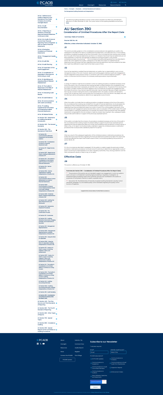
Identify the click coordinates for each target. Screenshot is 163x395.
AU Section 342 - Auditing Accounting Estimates (45, 282)
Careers (115, 2)
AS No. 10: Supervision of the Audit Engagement (46, 68)
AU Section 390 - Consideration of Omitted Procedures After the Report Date (47, 297)
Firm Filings (78, 355)
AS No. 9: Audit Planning (45, 64)
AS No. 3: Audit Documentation (42, 26)
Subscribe (123, 2)
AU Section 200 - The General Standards (46, 125)
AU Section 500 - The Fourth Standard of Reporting (46, 308)
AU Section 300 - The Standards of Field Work (45, 130)
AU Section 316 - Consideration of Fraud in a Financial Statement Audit (47, 143)
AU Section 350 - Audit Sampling (47, 292)
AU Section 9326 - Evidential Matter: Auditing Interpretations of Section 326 (47, 195)
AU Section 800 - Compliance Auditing (46, 323)
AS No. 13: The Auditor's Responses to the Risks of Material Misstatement (45, 87)
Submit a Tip (78, 340)
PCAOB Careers (67, 359)
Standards (78, 9)
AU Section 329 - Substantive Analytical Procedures (46, 207)
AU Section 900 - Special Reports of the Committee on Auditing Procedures (46, 329)
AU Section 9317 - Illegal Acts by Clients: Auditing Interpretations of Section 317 (47, 154)
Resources (64, 348)
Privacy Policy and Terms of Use (98, 392)
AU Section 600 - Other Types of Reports (46, 313)
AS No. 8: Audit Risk (43, 61)
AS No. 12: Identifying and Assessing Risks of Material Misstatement (45, 81)
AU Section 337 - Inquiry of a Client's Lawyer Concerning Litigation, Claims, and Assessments (46, 250)
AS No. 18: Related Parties (45, 114)
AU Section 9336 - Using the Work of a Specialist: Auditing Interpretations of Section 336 (46, 243)
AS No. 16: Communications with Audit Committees (46, 101)
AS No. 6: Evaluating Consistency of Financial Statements (45, 51)
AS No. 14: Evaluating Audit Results (46, 93)
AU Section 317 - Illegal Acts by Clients (46, 148)
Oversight (71, 9)
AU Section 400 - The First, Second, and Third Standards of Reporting (46, 303)
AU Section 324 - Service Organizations (45, 167)
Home (66, 9)
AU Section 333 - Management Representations (47, 227)
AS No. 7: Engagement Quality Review (47, 57)
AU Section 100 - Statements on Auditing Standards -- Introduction (46, 119)
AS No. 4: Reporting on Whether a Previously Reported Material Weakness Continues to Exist (46, 33)
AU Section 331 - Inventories (46, 215)
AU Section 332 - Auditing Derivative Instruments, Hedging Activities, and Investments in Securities (47, 221)
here (67, 23)
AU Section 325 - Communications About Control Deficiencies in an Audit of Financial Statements (47, 179)
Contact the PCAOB (66, 355)
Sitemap (107, 392)
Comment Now (79, 344)
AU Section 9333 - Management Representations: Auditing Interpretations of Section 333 (47, 232)
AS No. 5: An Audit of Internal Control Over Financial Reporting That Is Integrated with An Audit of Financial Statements (46, 43)
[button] (125, 5)
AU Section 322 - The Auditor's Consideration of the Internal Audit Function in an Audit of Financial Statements (46, 161)
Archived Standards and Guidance (91, 9)
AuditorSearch (79, 348)
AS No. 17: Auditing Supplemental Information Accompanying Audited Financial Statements (46, 108)
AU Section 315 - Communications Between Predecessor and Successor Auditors (46, 136)
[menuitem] (81, 5)
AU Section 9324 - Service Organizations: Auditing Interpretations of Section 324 (46, 172)
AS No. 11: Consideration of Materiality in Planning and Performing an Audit (46, 74)
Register (77, 351)
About (62, 340)
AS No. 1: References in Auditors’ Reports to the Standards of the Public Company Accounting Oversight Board (45, 19)
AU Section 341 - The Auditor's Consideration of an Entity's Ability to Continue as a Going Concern (46, 267)
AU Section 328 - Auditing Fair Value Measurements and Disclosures (46, 202)
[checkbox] (108, 368)
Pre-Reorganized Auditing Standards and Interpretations (79, 11)
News (62, 351)
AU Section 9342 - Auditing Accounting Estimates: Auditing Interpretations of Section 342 (47, 287)
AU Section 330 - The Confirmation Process (44, 211)
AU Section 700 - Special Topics (45, 318)
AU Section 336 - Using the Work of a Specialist (47, 237)
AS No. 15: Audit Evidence (45, 97)
